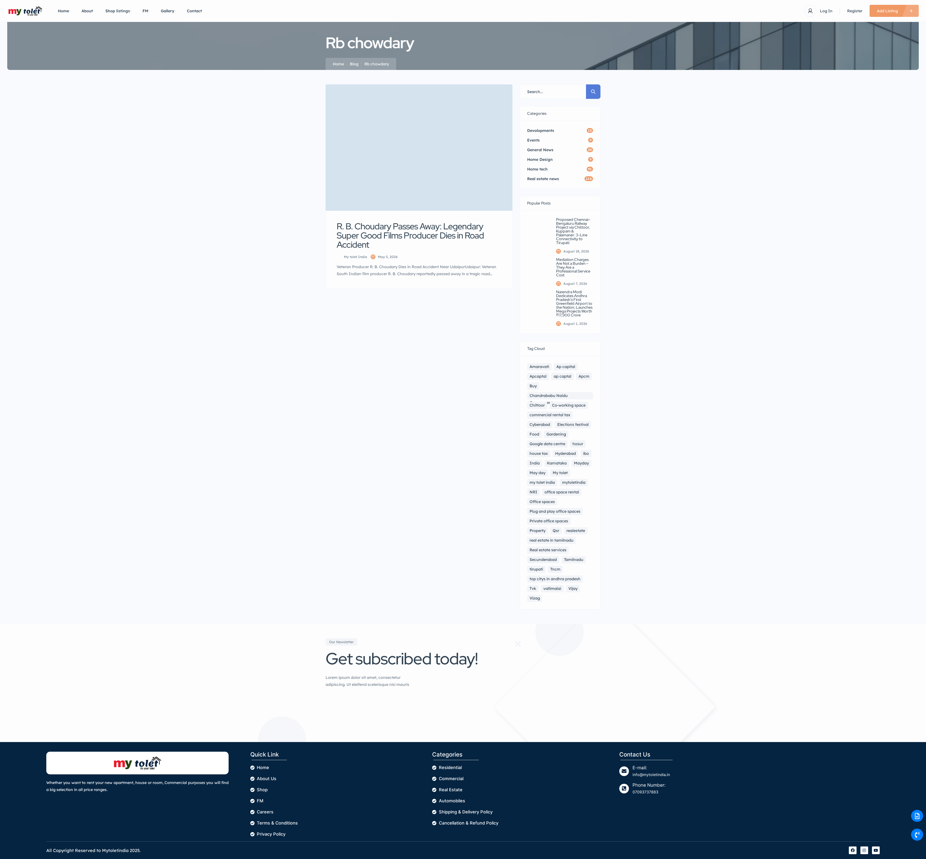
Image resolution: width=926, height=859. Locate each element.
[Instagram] (864, 850)
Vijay (573, 588)
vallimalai (552, 588)
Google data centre (547, 443)
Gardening (556, 434)
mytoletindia (574, 482)
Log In (826, 10)
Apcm (584, 376)
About (87, 10)
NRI (533, 492)
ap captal (562, 376)
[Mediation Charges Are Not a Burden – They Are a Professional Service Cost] (538, 269)
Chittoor (537, 405)
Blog (354, 63)
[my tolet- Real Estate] (25, 11)
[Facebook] (853, 850)
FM (145, 10)
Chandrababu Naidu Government (549, 396)
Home (63, 10)
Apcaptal (538, 376)
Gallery (167, 10)
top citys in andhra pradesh (555, 578)
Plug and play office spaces (555, 511)
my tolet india (542, 482)
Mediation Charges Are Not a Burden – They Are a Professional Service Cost (573, 267)
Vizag (535, 598)
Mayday (581, 463)
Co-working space (569, 405)
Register (854, 10)
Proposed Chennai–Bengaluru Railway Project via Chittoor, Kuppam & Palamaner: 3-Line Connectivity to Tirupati (573, 231)
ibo (586, 453)
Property (537, 530)
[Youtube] (876, 850)
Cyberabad (540, 424)
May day (537, 472)
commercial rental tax (550, 414)
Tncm (555, 569)
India (535, 463)
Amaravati (539, 366)
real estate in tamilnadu (551, 540)
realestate (575, 530)
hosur (577, 443)
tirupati (536, 569)
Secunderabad (543, 559)
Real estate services (548, 549)
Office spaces (542, 501)
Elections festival (573, 424)
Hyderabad (565, 453)
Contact (194, 10)
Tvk (533, 588)
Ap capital (565, 366)
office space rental (562, 492)
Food (534, 434)
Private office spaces (549, 520)
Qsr (556, 530)
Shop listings (117, 10)
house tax (539, 453)
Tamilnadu (573, 559)
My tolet (560, 472)
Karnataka (557, 463)
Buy (533, 385)
